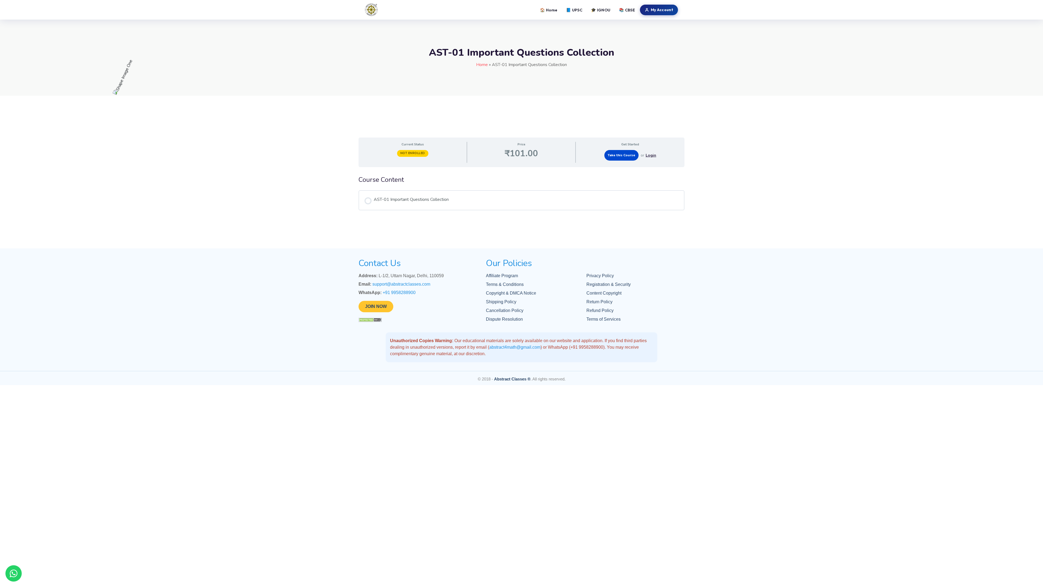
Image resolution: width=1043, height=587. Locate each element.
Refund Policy (600, 310)
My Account (662, 9)
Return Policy (599, 301)
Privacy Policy (600, 275)
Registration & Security (608, 284)
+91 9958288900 (399, 292)
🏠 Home (548, 10)
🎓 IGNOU (600, 10)
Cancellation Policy (504, 310)
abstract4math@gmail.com (515, 347)
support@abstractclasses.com (401, 284)
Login (651, 155)
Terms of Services (603, 319)
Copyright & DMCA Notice (511, 293)
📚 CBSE (627, 10)
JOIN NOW (376, 306)
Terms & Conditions (505, 284)
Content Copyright (603, 293)
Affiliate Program (502, 275)
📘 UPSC (574, 10)
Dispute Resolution (504, 319)
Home (482, 65)
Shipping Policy (501, 301)
